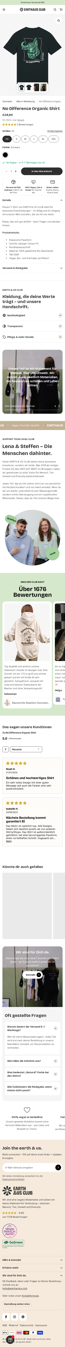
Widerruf (13, 1325)
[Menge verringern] (5, 171)
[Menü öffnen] (4, 10)
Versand (20, 120)
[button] (9, 124)
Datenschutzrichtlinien (13, 1179)
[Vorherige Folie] (55, 406)
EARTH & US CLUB (17, 1339)
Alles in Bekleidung (25, 101)
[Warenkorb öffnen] (61, 10)
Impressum (41, 1325)
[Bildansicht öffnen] (58, 20)
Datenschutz (26, 1325)
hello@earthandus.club (14, 1288)
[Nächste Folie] (59, 406)
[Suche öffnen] (55, 10)
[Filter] (5, 749)
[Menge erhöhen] (16, 171)
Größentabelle (55, 131)
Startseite (7, 101)
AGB (4, 1325)
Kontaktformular (30, 1295)
